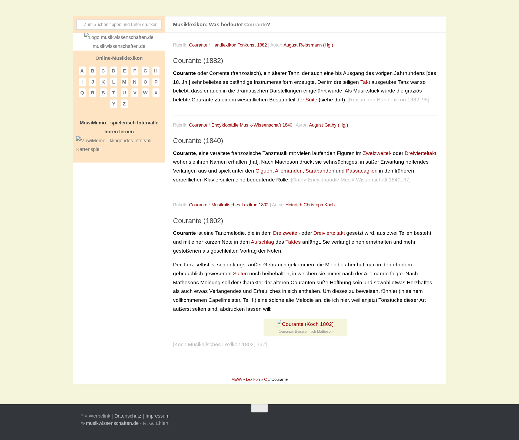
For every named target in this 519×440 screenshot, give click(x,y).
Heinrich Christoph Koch (310, 204)
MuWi (236, 379)
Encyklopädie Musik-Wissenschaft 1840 (251, 125)
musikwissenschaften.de (112, 423)
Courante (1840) (198, 141)
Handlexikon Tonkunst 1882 (239, 45)
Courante (198, 45)
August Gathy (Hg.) (328, 125)
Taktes (293, 242)
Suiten (240, 273)
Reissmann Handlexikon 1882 (384, 99)
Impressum (157, 416)
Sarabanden (319, 171)
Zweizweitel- (377, 153)
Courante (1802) (198, 221)
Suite (311, 99)
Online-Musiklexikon (119, 58)
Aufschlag (262, 242)
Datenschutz (127, 416)
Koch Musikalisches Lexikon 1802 (214, 344)
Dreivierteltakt (420, 153)
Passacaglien (362, 171)
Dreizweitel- (286, 233)
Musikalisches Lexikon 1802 (239, 204)
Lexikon (253, 379)
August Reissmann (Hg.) (308, 45)
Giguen (263, 171)
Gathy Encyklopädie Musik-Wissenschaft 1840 (346, 180)
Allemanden (289, 171)
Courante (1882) (198, 61)
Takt (365, 82)
